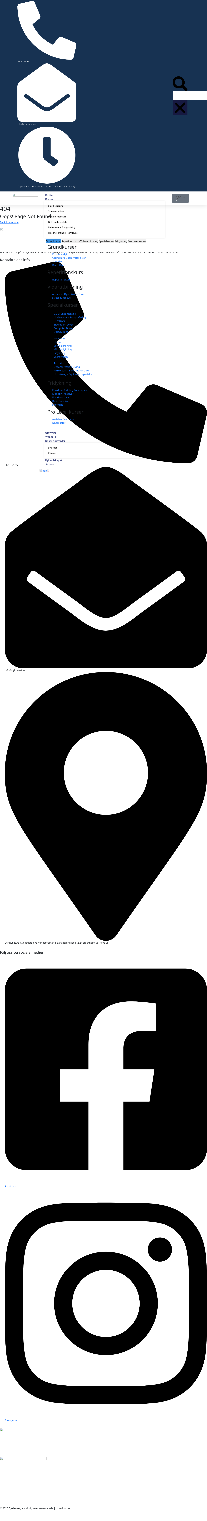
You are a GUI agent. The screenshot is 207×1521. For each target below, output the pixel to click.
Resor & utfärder (55, 440)
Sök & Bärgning (55, 206)
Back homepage (9, 222)
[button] (180, 83)
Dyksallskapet (53, 460)
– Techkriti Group (81, 1508)
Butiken (49, 195)
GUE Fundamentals (57, 222)
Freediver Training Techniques (63, 233)
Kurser (49, 199)
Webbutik (51, 436)
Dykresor (52, 447)
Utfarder (52, 453)
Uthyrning (51, 432)
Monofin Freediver (57, 216)
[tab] (53, 241)
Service (49, 464)
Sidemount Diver (56, 211)
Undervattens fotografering (61, 227)
